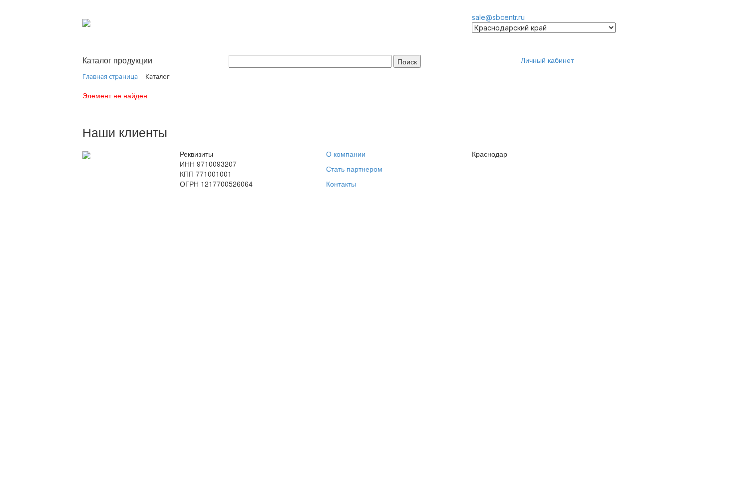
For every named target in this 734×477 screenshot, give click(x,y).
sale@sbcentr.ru (498, 17)
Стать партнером (354, 169)
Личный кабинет (547, 60)
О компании (346, 154)
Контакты (341, 184)
